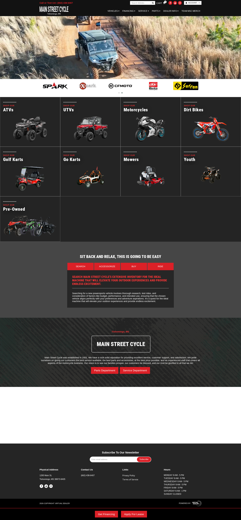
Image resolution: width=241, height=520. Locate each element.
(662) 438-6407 (88, 475)
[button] (118, 93)
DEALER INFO (170, 11)
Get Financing (106, 514)
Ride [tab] (160, 266)
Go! (153, 3)
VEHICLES (113, 11)
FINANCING (128, 11)
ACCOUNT (192, 3)
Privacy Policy (128, 475)
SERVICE (143, 11)
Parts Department (104, 370)
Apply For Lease (134, 514)
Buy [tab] (134, 266)
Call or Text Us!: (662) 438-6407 (56, 3)
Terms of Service (130, 479)
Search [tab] (80, 266)
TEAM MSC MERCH (191, 11)
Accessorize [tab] (107, 266)
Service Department (135, 370)
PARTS (155, 11)
